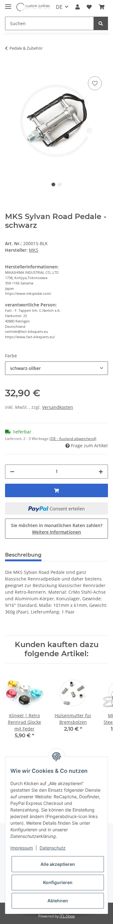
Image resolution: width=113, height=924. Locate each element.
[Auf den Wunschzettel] (95, 83)
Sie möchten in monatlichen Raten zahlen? (56, 528)
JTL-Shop (67, 916)
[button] (77, 7)
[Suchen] (101, 23)
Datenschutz (53, 847)
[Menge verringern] (12, 471)
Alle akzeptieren (57, 864)
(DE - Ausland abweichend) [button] (73, 438)
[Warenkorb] (101, 7)
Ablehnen (57, 900)
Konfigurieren (58, 882)
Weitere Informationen (56, 532)
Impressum (21, 847)
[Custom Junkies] (33, 7)
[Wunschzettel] (89, 7)
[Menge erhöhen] (101, 471)
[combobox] (56, 368)
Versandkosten (57, 407)
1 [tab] (53, 184)
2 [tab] (60, 184)
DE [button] (59, 6)
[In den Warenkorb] (10, 65)
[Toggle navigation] (8, 4)
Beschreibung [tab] (23, 555)
